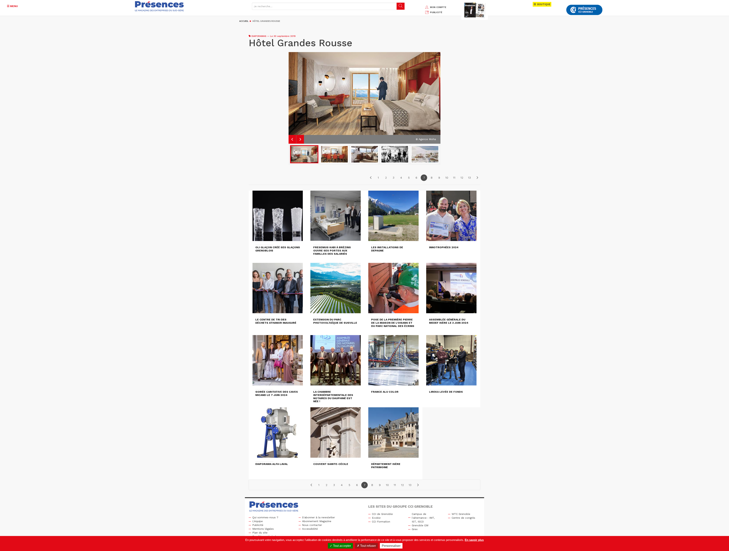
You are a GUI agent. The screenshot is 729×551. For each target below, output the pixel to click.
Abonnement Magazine (316, 521)
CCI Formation (381, 521)
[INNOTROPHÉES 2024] (451, 218)
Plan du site (259, 532)
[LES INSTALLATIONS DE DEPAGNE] (393, 218)
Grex (414, 529)
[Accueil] (159, 6)
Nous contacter (312, 524)
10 (446, 177)
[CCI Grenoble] (584, 10)
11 (454, 177)
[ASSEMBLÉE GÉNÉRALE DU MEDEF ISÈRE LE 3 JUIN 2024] (451, 290)
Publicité (257, 524)
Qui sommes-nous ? (265, 517)
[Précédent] (371, 177)
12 (462, 177)
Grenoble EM (420, 525)
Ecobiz (376, 517)
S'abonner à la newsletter (318, 517)
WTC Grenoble (461, 513)
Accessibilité (310, 528)
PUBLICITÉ (436, 12)
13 (469, 177)
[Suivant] (477, 177)
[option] (364, 98)
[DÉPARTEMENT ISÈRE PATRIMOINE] (393, 434)
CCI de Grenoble (382, 513)
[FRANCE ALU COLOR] (393, 362)
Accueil (244, 21)
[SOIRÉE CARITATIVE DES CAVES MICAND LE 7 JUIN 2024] (277, 362)
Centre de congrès (463, 517)
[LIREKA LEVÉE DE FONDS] (451, 362)
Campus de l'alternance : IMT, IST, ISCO (423, 517)
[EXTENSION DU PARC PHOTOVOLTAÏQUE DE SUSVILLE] (335, 290)
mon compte (438, 7)
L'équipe (257, 521)
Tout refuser (367, 545)
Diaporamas (259, 36)
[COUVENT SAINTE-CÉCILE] (335, 434)
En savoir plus (474, 539)
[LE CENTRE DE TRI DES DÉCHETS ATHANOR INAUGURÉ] (277, 290)
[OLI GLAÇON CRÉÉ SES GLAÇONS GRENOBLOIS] (277, 218)
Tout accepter (341, 545)
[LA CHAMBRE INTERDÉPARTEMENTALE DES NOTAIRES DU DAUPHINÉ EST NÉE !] (335, 362)
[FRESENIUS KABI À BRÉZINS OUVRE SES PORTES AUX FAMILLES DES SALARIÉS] (335, 218)
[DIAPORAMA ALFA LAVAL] (277, 434)
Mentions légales (263, 528)
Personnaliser (391, 545)
